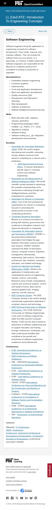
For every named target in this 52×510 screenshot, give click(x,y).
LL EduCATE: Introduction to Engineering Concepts (25, 19)
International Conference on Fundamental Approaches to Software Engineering (28, 409)
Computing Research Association (26, 216)
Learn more (31, 472)
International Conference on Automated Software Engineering (27, 365)
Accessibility (10, 477)
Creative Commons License (16, 481)
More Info (43, 31)
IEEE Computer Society (22, 295)
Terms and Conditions (14, 485)
